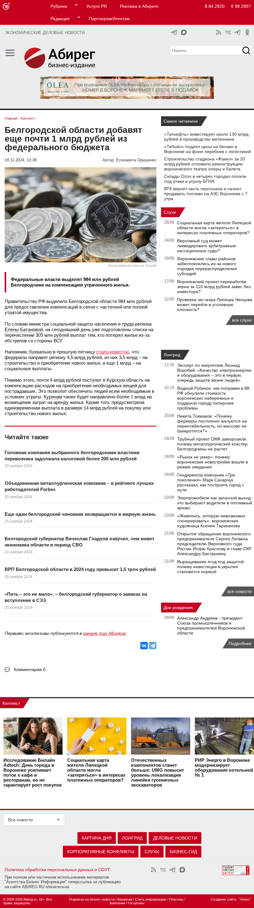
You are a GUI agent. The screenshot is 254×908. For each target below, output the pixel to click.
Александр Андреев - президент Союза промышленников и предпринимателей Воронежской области (211, 625)
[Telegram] (152, 645)
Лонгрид (172, 354)
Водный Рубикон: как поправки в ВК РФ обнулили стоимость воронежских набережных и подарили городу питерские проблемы (213, 398)
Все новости (20, 819)
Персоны (176, 899)
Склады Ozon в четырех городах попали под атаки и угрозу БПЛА (205, 179)
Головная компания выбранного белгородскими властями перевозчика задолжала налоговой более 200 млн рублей (72, 455)
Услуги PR (96, 6)
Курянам (53, 396)
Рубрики (58, 6)
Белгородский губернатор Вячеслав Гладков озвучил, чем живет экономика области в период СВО (79, 541)
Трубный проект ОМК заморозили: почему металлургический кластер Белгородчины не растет (212, 443)
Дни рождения (178, 607)
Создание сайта (223, 899)
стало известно (112, 351)
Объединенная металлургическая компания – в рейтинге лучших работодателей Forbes (79, 486)
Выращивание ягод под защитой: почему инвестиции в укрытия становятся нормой (211, 566)
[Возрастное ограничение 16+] (6, 6)
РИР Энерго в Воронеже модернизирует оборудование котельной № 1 (224, 768)
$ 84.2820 (215, 6)
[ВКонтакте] (144, 645)
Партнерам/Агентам (109, 18)
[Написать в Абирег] (183, 32)
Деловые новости (175, 838)
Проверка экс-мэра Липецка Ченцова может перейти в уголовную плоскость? (214, 304)
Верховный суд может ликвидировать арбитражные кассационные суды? (206, 245)
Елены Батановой (24, 329)
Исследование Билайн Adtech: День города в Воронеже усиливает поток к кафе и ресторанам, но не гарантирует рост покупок (32, 772)
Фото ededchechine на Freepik (132, 265)
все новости (239, 591)
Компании (117, 903)
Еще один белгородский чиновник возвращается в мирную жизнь (80, 514)
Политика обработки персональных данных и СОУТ (57, 869)
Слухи (170, 212)
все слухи (242, 320)
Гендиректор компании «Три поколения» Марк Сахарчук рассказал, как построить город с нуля (210, 482)
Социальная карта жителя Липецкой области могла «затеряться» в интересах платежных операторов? (214, 227)
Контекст (11, 703)
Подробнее (240, 643)
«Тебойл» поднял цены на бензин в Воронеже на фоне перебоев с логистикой (207, 149)
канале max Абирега (104, 633)
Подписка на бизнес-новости (92, 899)
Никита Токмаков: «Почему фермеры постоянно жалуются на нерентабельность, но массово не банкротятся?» (212, 423)
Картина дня (97, 838)
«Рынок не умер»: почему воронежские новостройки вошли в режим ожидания (212, 461)
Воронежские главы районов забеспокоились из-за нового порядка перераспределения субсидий (207, 266)
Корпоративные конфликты (100, 851)
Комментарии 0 (30, 669)
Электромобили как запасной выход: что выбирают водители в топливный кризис (214, 502)
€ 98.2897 (241, 6)
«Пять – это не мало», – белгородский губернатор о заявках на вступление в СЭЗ (76, 597)
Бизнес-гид (183, 851)
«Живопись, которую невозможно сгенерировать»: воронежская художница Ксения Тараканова (211, 520)
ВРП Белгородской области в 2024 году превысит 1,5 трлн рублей (80, 569)
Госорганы (136, 903)
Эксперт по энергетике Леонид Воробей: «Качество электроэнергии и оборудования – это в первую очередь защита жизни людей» (214, 373)
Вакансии (124, 899)
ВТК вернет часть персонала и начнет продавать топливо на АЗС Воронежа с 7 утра (205, 193)
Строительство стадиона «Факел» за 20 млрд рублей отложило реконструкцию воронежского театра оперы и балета (204, 163)
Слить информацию (150, 899)
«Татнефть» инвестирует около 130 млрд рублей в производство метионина (206, 137)
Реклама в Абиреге (139, 6)
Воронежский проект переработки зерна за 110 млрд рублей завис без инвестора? (214, 286)
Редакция (60, 18)
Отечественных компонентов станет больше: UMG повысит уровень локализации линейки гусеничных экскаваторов (157, 772)
